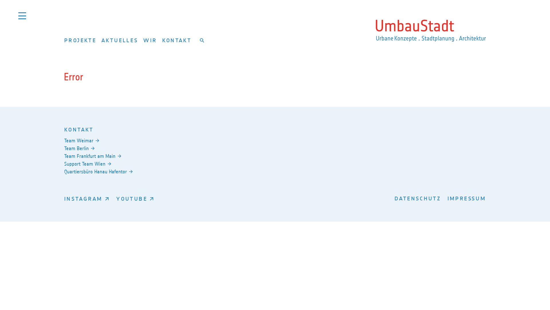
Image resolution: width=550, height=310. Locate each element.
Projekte (80, 40)
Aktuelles (119, 40)
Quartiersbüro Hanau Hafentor (95, 172)
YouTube (131, 198)
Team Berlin (76, 148)
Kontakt (177, 40)
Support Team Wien (84, 164)
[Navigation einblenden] (22, 15)
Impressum (466, 198)
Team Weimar (78, 141)
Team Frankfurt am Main (89, 156)
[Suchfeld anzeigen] (202, 40)
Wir (150, 40)
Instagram (83, 198)
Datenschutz (417, 198)
